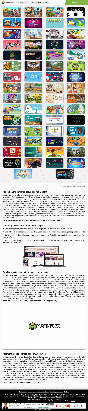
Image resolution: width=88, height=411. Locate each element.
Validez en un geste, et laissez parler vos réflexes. (23, 382)
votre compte (56, 399)
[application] (44, 326)
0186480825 (30, 397)
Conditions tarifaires (43, 392)
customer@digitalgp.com (54, 397)
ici (17, 396)
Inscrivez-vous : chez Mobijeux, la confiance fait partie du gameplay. (30, 301)
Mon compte (23, 392)
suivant (73, 401)
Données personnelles (56, 392)
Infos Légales (32, 392)
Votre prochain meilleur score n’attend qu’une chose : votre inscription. (31, 220)
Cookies (66, 392)
